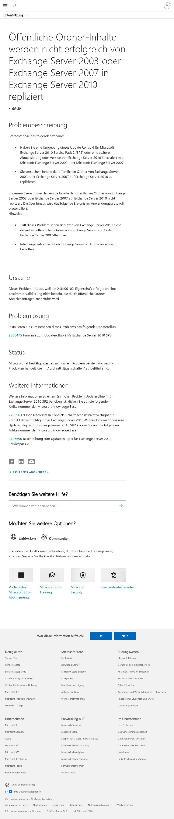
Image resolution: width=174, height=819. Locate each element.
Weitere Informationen (73, 698)
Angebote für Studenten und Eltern (136, 698)
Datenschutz (75, 804)
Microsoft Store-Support (73, 671)
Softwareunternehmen (72, 765)
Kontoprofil (67, 658)
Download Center (70, 664)
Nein (125, 636)
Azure (8, 738)
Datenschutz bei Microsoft (131, 745)
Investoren (123, 752)
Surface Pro (11, 658)
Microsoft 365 (12, 691)
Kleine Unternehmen (15, 772)
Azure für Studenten (128, 705)
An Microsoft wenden (16, 804)
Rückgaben (67, 678)
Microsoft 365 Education (130, 678)
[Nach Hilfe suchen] (14, 5)
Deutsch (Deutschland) (23, 784)
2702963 (15, 415)
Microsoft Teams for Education (133, 671)
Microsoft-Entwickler (72, 725)
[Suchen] (121, 505)
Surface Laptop (12, 664)
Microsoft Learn (69, 731)
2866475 (15, 335)
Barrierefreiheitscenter (117, 587)
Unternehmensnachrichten (131, 738)
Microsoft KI (11, 725)
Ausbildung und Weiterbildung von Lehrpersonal (142, 691)
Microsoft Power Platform (74, 758)
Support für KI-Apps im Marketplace (79, 738)
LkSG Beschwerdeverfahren (132, 758)
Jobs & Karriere (126, 725)
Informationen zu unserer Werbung (23, 811)
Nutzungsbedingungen (99, 804)
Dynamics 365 (12, 745)
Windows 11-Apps (14, 705)
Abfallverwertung (70, 691)
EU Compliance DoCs (58, 811)
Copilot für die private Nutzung (21, 685)
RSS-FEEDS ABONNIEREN (31, 472)
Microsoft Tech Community (75, 745)
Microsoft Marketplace (73, 752)
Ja (101, 636)
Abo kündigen (40, 804)
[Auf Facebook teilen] (12, 460)
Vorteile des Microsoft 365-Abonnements (20, 592)
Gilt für (16, 108)
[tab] (24, 537)
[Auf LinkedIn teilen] (19, 460)
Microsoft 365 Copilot (16, 758)
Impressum (58, 804)
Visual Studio (68, 772)
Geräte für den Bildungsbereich (134, 664)
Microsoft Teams (13, 765)
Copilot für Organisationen (18, 678)
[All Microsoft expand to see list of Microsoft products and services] (5, 6)
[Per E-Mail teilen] (29, 460)
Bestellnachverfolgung (72, 685)
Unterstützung (13, 15)
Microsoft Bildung (127, 658)
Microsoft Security (14, 731)
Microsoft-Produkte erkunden (20, 698)
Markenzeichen (125, 804)
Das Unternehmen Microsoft (132, 731)
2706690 (15, 438)
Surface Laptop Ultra (15, 671)
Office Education (126, 685)
